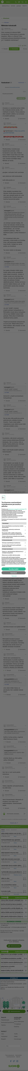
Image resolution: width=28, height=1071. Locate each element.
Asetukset (13, 573)
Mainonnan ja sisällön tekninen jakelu (11, 555)
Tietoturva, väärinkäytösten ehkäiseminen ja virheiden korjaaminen (12, 552)
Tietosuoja (14, 576)
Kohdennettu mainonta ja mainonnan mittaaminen (11, 530)
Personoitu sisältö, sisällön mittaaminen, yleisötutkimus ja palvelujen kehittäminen (12, 533)
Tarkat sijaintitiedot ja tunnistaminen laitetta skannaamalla (12, 526)
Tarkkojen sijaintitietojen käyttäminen (11, 542)
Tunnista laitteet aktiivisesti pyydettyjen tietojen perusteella (11, 545)
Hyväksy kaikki (13, 569)
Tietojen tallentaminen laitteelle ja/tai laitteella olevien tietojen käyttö (13, 537)
